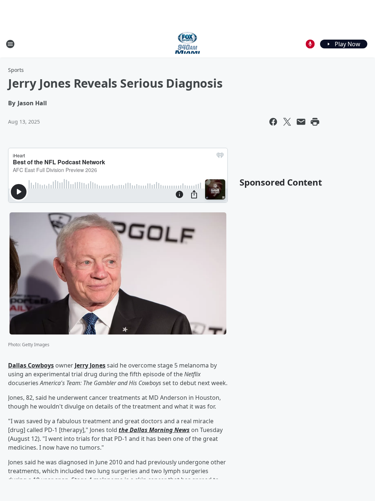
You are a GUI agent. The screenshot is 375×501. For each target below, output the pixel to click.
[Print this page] (315, 122)
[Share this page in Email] (301, 122)
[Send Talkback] (310, 44)
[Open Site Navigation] (10, 44)
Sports (16, 69)
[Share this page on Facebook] (273, 122)
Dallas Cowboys (31, 365)
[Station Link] (187, 44)
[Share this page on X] (287, 122)
